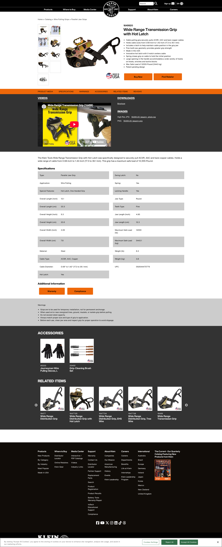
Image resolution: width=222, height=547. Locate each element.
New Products (43, 455)
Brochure (121, 103)
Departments (126, 460)
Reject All (169, 542)
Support (132, 9)
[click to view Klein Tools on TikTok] (120, 523)
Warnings (84, 91)
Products (48, 9)
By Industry (42, 464)
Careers (174, 9)
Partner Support (94, 471)
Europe (141, 464)
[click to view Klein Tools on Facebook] (97, 523)
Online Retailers (61, 462)
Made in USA (43, 472)
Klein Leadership (112, 479)
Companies (109, 455)
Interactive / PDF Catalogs (77, 457)
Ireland (141, 472)
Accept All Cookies (188, 542)
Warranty (52, 291)
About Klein (152, 9)
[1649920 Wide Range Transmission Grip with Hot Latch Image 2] (55, 34)
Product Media (45, 91)
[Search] (156, 3)
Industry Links (77, 466)
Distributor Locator (58, 457)
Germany (142, 468)
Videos (74, 462)
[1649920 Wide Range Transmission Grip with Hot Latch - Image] (92, 79)
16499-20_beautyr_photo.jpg (143, 117)
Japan (140, 476)
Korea (140, 481)
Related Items (120, 91)
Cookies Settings (151, 542)
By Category (43, 460)
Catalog (48, 19)
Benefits (124, 464)
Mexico (141, 485)
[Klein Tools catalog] (167, 470)
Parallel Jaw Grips (79, 19)
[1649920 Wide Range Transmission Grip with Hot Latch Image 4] (55, 46)
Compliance (80, 291)
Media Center (90, 9)
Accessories (101, 91)
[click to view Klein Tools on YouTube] (102, 523)
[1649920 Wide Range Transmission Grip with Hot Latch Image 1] (43, 34)
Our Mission (110, 460)
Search (91, 482)
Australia (142, 455)
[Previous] (36, 405)
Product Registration (93, 487)
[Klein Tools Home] (111, 9)
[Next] (186, 405)
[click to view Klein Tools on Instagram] (111, 523)
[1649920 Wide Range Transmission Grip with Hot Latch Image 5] (43, 59)
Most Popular (43, 468)
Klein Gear (58, 466)
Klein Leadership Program (128, 478)
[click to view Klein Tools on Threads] (124, 523)
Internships (126, 472)
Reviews (137, 91)
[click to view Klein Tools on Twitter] (107, 523)
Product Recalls (94, 493)
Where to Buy (69, 9)
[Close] (218, 542)
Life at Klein (126, 468)
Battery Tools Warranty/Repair (95, 499)
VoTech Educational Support (93, 507)
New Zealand (143, 489)
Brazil (140, 460)
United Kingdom (144, 493)
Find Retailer (168, 76)
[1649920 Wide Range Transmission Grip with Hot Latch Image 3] (43, 46)
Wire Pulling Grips (61, 19)
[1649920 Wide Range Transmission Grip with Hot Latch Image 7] (43, 71)
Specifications (66, 91)
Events (107, 475)
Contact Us (92, 460)
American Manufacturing (111, 465)
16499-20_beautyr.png (132, 121)
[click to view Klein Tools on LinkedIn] (116, 523)
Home (40, 19)
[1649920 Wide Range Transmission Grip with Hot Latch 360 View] (43, 79)
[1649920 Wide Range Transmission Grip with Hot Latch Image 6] (55, 59)
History (108, 471)
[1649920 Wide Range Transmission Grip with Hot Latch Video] (50, 67)
